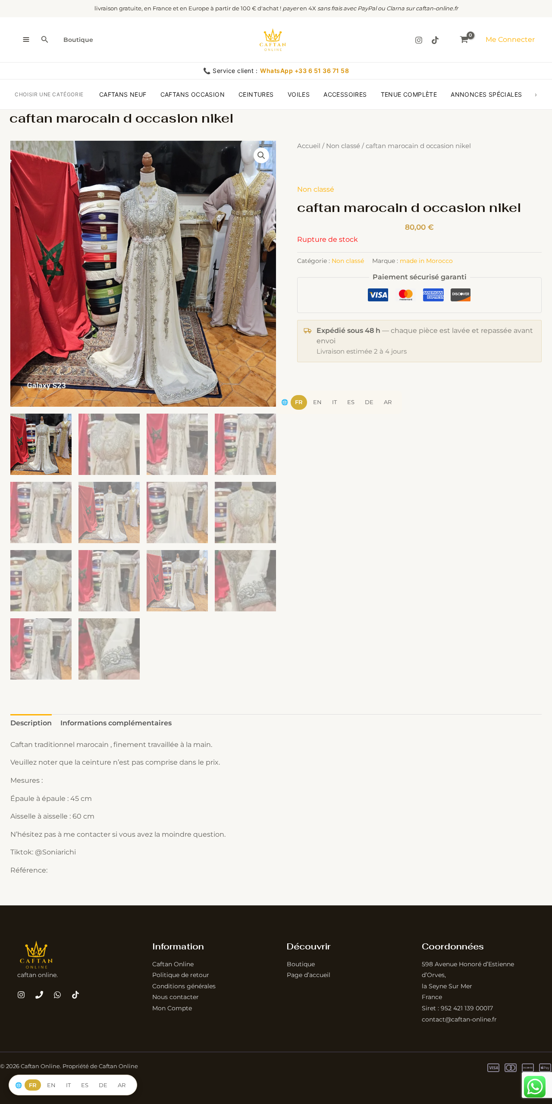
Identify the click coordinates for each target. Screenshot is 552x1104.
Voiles (299, 94)
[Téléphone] (39, 995)
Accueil (308, 146)
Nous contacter (175, 997)
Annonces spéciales (486, 94)
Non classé (343, 146)
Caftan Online (173, 964)
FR (299, 402)
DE (369, 402)
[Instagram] (419, 40)
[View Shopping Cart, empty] (464, 39)
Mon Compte (172, 1008)
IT (334, 402)
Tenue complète (409, 94)
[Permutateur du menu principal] (26, 40)
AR (388, 402)
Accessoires (345, 94)
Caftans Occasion (192, 94)
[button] (45, 39)
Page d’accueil (308, 975)
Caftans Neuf (123, 94)
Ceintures (256, 94)
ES (350, 402)
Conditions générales (184, 986)
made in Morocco (426, 261)
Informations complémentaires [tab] (116, 723)
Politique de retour (180, 975)
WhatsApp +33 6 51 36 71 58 (304, 70)
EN (317, 402)
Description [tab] (31, 723)
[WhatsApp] (57, 995)
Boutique (78, 40)
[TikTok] (435, 40)
